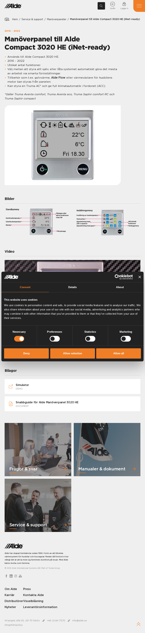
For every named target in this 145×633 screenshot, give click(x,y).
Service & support (32, 19)
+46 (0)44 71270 (56, 620)
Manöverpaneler (56, 19)
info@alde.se (79, 620)
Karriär (9, 595)
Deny (26, 353)
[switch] (55, 339)
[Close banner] (139, 277)
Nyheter (10, 607)
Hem (15, 19)
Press (27, 589)
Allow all (118, 353)
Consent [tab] (25, 287)
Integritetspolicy (14, 625)
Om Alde (11, 589)
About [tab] (120, 287)
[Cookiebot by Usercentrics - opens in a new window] (117, 277)
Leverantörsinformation (40, 607)
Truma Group (54, 568)
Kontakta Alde (33, 595)
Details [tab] (72, 287)
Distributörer (14, 601)
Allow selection (72, 353)
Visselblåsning (33, 601)
